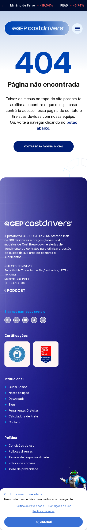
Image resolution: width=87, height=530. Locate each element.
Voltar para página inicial (43, 146)
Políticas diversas (21, 451)
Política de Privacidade (30, 506)
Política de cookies (22, 463)
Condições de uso (21, 445)
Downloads (16, 398)
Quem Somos (18, 387)
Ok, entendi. (43, 522)
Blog (12, 404)
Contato (14, 422)
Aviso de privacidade (23, 469)
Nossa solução (19, 393)
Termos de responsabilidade (29, 457)
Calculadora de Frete (23, 416)
